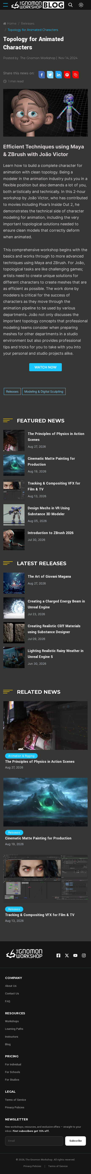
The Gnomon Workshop (37, 58)
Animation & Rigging (21, 755)
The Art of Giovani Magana (49, 576)
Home (11, 23)
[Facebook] (58, 955)
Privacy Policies (14, 1107)
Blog (8, 1044)
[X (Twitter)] (67, 955)
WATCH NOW (45, 367)
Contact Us (12, 993)
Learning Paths (14, 1029)
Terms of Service (15, 1100)
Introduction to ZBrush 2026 (50, 532)
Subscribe (75, 1141)
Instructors (11, 1037)
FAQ (7, 1001)
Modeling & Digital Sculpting (43, 391)
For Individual (13, 1064)
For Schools (12, 1072)
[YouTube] (75, 955)
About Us (11, 986)
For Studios (12, 1080)
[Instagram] (84, 955)
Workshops (12, 1021)
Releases (27, 23)
